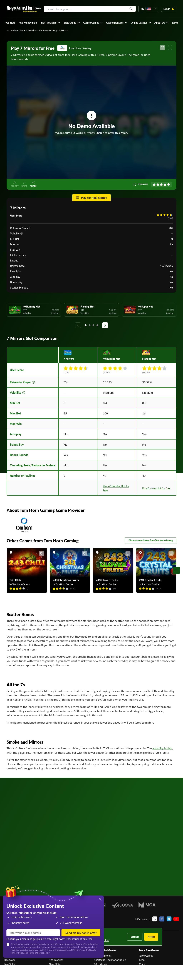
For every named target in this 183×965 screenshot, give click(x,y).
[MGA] (147, 905)
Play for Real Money (94, 198)
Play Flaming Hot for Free (156, 488)
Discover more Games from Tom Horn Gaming (150, 540)
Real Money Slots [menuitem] (28, 22)
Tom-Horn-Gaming (48, 30)
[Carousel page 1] (85, 325)
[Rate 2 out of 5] (157, 184)
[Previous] (78, 325)
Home (22, 30)
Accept (151, 936)
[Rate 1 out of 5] (154, 184)
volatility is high (162, 748)
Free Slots (32, 30)
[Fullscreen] (170, 47)
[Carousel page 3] (93, 325)
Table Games (146, 955)
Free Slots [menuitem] (10, 22)
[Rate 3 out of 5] (161, 184)
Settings (135, 936)
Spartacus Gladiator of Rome (110, 960)
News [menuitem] (175, 22)
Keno (142, 960)
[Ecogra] (122, 905)
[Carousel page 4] (97, 325)
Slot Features (56, 960)
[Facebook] (162, 919)
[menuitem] (50, 22)
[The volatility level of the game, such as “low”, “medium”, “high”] (21, 233)
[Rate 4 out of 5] (165, 184)
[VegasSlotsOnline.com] (24, 9)
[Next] (105, 325)
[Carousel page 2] (89, 325)
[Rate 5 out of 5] (168, 184)
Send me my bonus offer (81, 933)
